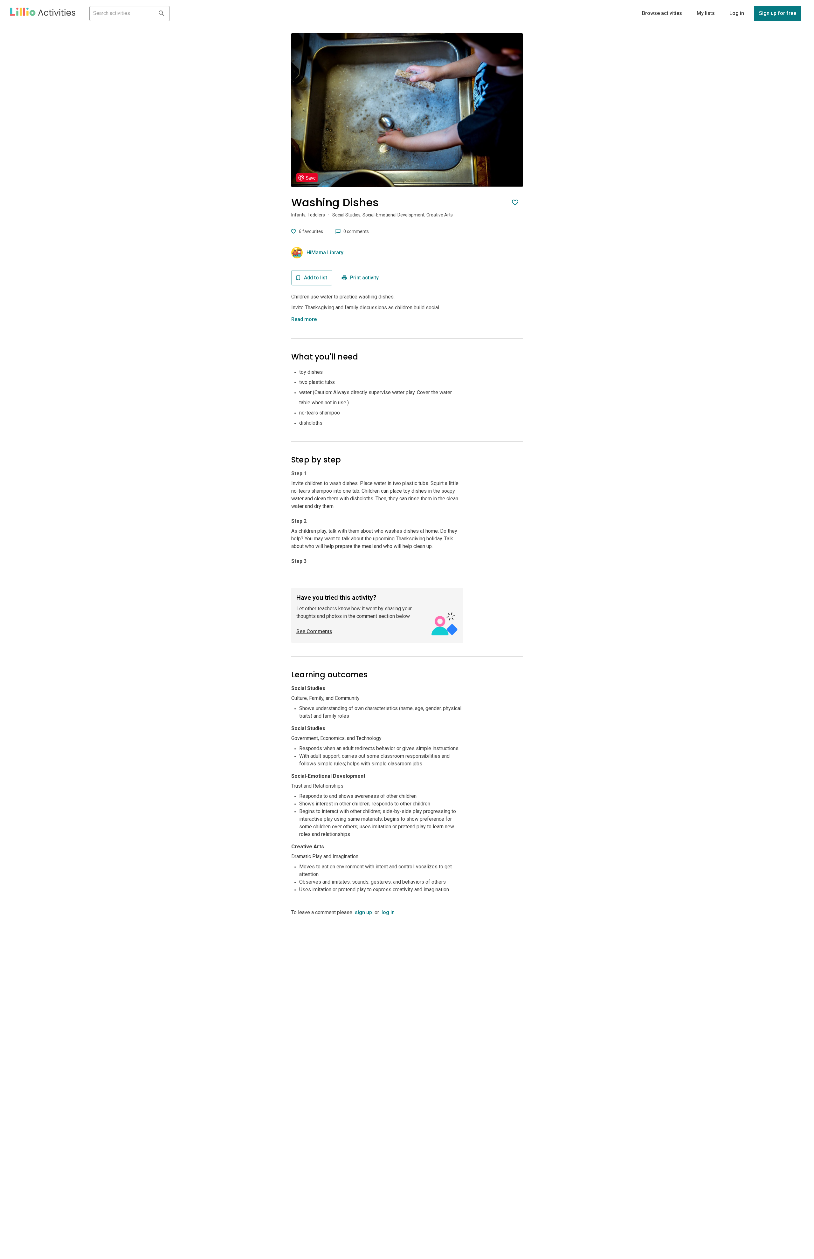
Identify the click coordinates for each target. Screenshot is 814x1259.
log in (388, 912)
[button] (43, 13)
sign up (363, 912)
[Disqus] (407, 995)
